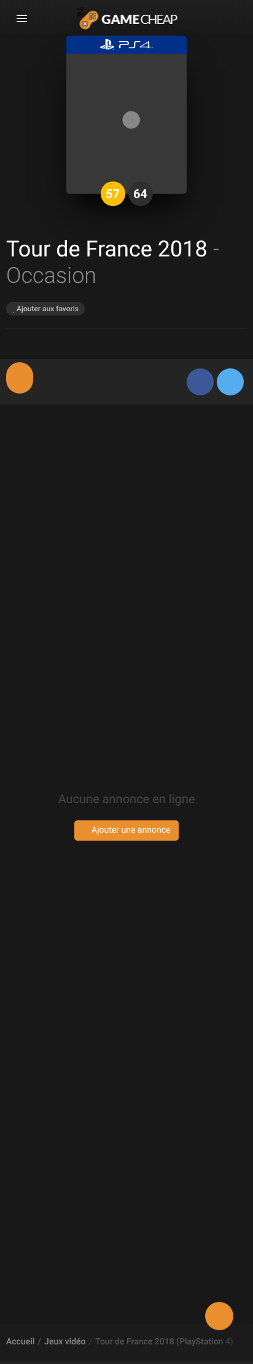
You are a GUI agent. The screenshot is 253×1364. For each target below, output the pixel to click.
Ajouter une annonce (130, 830)
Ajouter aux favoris (47, 308)
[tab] (19, 378)
